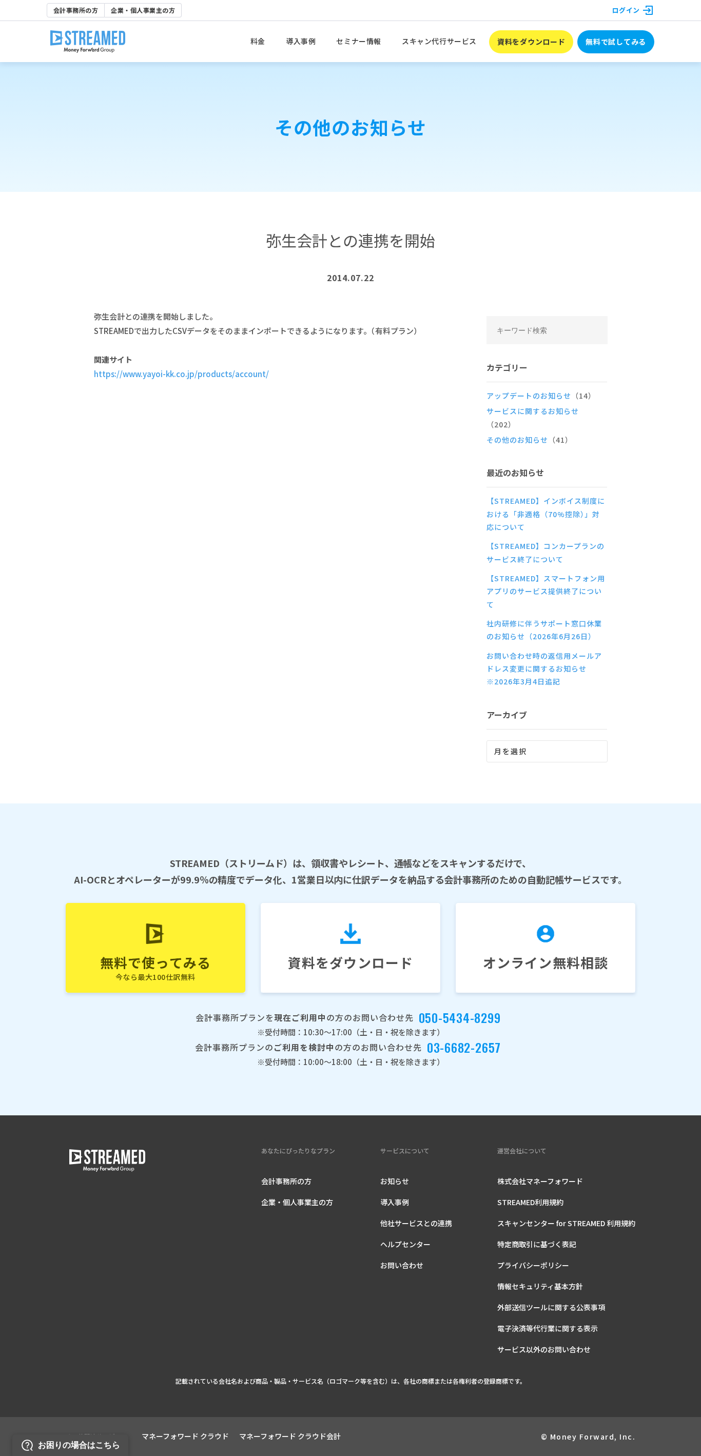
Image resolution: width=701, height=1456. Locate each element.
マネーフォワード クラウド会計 (290, 1436)
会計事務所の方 (75, 10)
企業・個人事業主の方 (143, 10)
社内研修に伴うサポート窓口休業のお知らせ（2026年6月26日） (544, 629)
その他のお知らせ (529, 440)
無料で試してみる (616, 41)
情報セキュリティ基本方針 (540, 1286)
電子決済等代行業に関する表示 (547, 1328)
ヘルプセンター (405, 1244)
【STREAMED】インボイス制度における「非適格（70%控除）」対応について (545, 514)
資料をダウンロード (531, 41)
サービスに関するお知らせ (532, 417)
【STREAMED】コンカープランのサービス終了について (545, 552)
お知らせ (394, 1181)
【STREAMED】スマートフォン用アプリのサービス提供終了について (545, 591)
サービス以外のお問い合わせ (544, 1349)
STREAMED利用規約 (530, 1202)
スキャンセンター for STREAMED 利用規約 (566, 1223)
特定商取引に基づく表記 (536, 1244)
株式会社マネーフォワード (540, 1181)
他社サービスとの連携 (416, 1223)
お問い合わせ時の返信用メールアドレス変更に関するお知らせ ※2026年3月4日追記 (544, 669)
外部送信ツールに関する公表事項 (551, 1307)
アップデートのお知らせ (541, 395)
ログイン (626, 10)
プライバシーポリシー (533, 1265)
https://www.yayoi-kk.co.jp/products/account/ (181, 373)
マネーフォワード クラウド (185, 1436)
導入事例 (394, 1202)
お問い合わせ (401, 1265)
